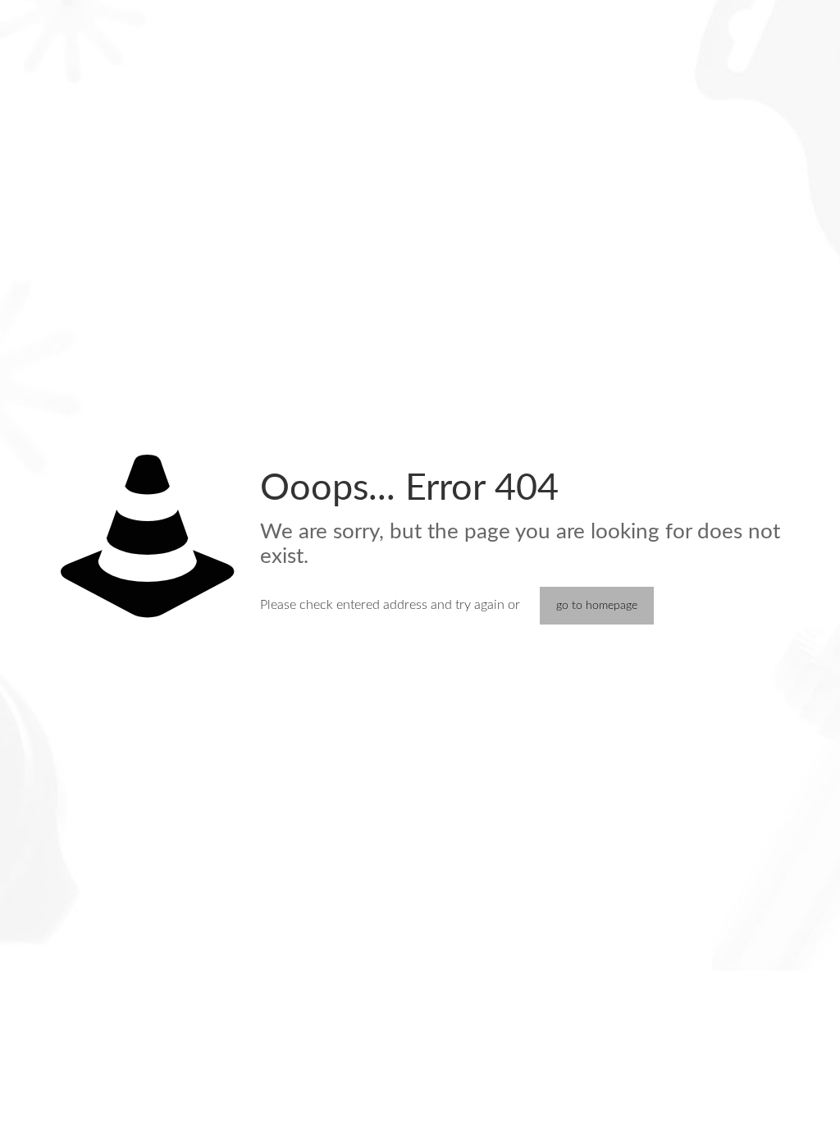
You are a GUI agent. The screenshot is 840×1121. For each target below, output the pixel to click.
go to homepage (596, 605)
